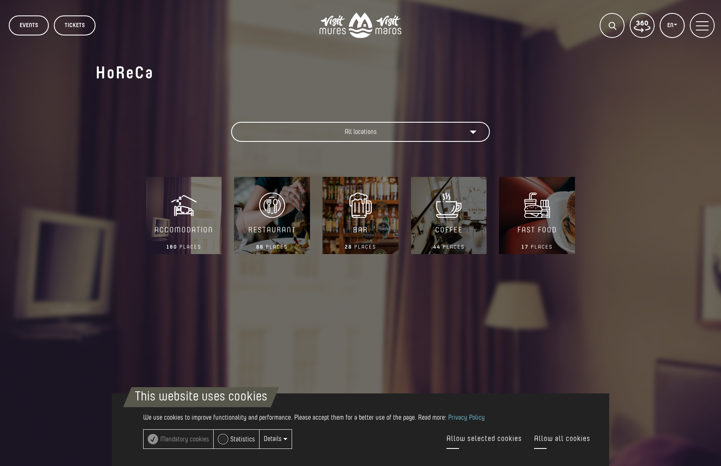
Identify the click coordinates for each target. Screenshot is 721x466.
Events (29, 25)
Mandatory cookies (184, 439)
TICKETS (75, 25)
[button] (360, 132)
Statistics (242, 439)
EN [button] (671, 25)
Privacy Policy (466, 417)
